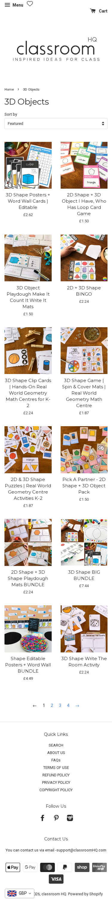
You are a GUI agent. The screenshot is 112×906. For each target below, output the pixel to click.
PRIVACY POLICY (56, 782)
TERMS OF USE (56, 767)
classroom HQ (54, 894)
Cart (103, 11)
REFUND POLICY (56, 775)
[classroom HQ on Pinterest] (56, 819)
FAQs (56, 760)
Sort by (10, 114)
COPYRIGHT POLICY (56, 790)
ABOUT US (56, 752)
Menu (17, 5)
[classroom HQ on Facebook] (42, 819)
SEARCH (56, 745)
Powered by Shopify (85, 894)
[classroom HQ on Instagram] (70, 819)
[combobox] (19, 893)
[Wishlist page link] (30, 4)
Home (9, 89)
